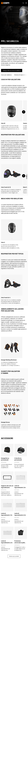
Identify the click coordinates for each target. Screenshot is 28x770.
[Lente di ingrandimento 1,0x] (20, 477)
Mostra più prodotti (14, 556)
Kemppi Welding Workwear (9, 360)
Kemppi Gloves (5, 422)
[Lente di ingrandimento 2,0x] (20, 505)
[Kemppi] (5, 3)
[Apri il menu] (26, 3)
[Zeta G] (12, 230)
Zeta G (3, 242)
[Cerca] (23, 3)
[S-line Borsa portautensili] (20, 450)
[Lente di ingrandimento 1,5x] (7, 505)
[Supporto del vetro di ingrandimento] (7, 477)
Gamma (25, 123)
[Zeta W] (12, 111)
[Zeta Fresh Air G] (12, 285)
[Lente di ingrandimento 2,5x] (7, 532)
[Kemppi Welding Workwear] (12, 347)
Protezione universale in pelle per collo (19, 542)
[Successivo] (23, 112)
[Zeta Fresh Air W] (12, 175)
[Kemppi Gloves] (12, 410)
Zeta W (3, 123)
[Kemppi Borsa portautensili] (7, 450)
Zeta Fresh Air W (6, 187)
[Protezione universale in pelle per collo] (20, 532)
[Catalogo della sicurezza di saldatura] (11, 70)
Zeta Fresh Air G (5, 297)
